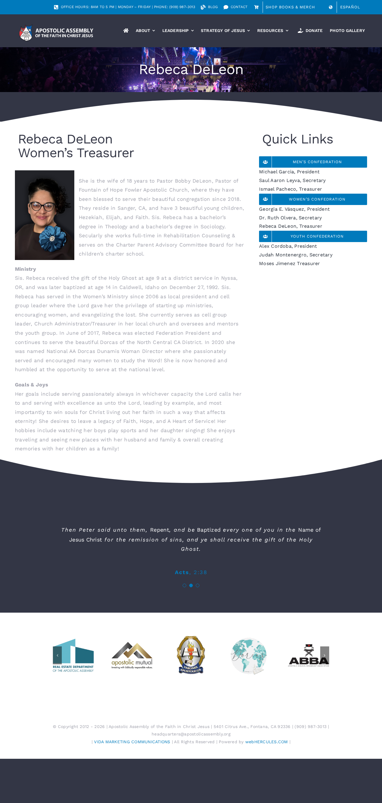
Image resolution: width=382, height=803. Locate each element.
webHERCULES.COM (266, 741)
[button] (184, 585)
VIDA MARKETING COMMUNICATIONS (132, 741)
